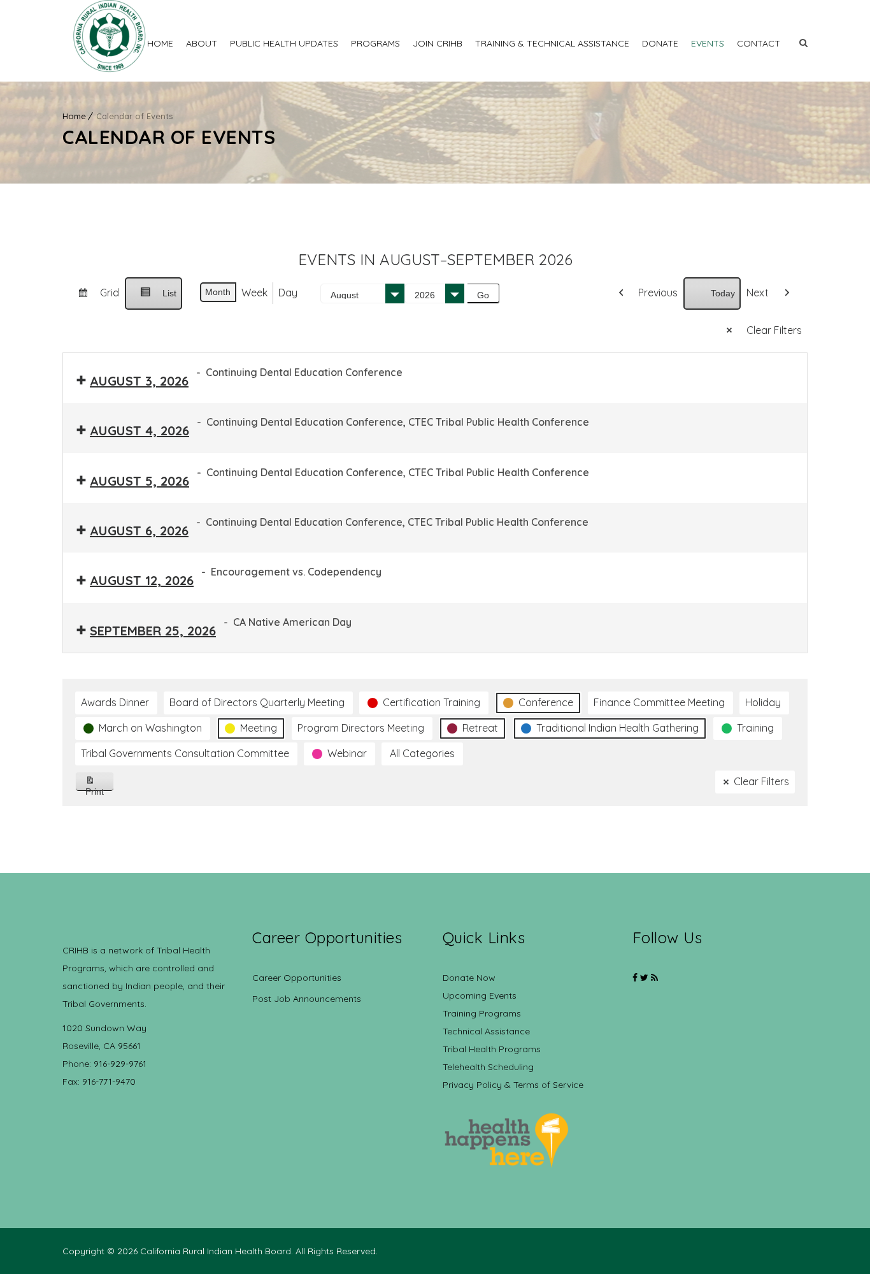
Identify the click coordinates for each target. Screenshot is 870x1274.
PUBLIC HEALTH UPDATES (284, 43)
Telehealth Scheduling (488, 1067)
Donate (660, 43)
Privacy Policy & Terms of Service (513, 1084)
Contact (758, 43)
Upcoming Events (480, 995)
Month (218, 292)
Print (99, 789)
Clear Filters (774, 330)
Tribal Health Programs (492, 1049)
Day (287, 292)
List (153, 299)
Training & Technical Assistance (552, 43)
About (201, 43)
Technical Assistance (486, 1031)
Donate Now (469, 977)
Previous (658, 292)
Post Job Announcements (306, 998)
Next (757, 292)
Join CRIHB (437, 43)
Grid (93, 297)
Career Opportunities (296, 977)
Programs (375, 43)
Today (723, 293)
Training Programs (482, 1013)
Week (254, 292)
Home (160, 43)
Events (707, 43)
